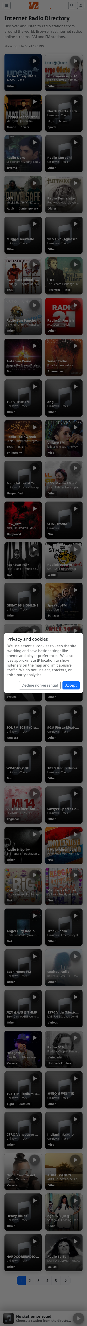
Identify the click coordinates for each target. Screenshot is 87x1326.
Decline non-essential (40, 685)
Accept (71, 685)
